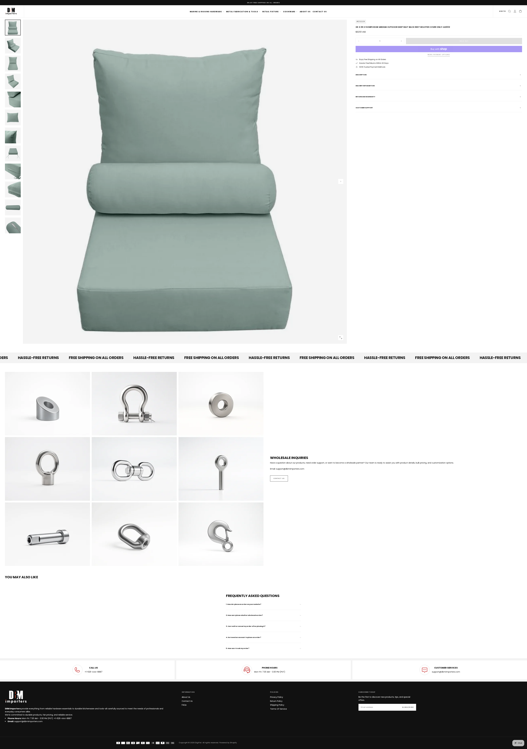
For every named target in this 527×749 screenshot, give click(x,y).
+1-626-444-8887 (93, 671)
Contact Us (187, 701)
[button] (502, 11)
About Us (186, 697)
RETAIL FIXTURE (270, 11)
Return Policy (276, 701)
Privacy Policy (276, 697)
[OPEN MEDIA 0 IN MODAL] (340, 337)
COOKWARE (289, 11)
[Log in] (515, 11)
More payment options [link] (439, 55)
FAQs (184, 705)
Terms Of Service (278, 709)
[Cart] (520, 11)
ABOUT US (305, 11)
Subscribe (408, 707)
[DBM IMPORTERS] (16, 697)
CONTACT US (320, 11)
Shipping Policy (277, 705)
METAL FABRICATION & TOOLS (242, 11)
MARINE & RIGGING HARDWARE (206, 11)
